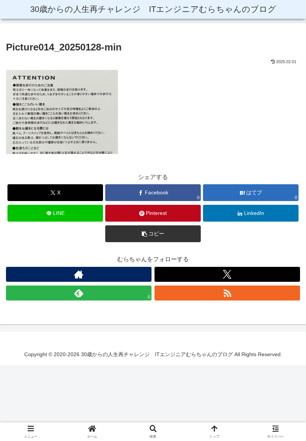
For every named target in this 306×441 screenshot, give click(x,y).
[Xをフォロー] (227, 274)
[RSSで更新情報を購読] (227, 293)
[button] (153, 233)
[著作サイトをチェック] (79, 274)
